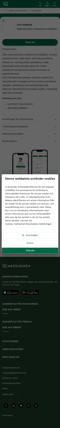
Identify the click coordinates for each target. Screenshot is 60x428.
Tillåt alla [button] (30, 250)
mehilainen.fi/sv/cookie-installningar (32, 224)
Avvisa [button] (30, 243)
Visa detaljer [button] (32, 235)
